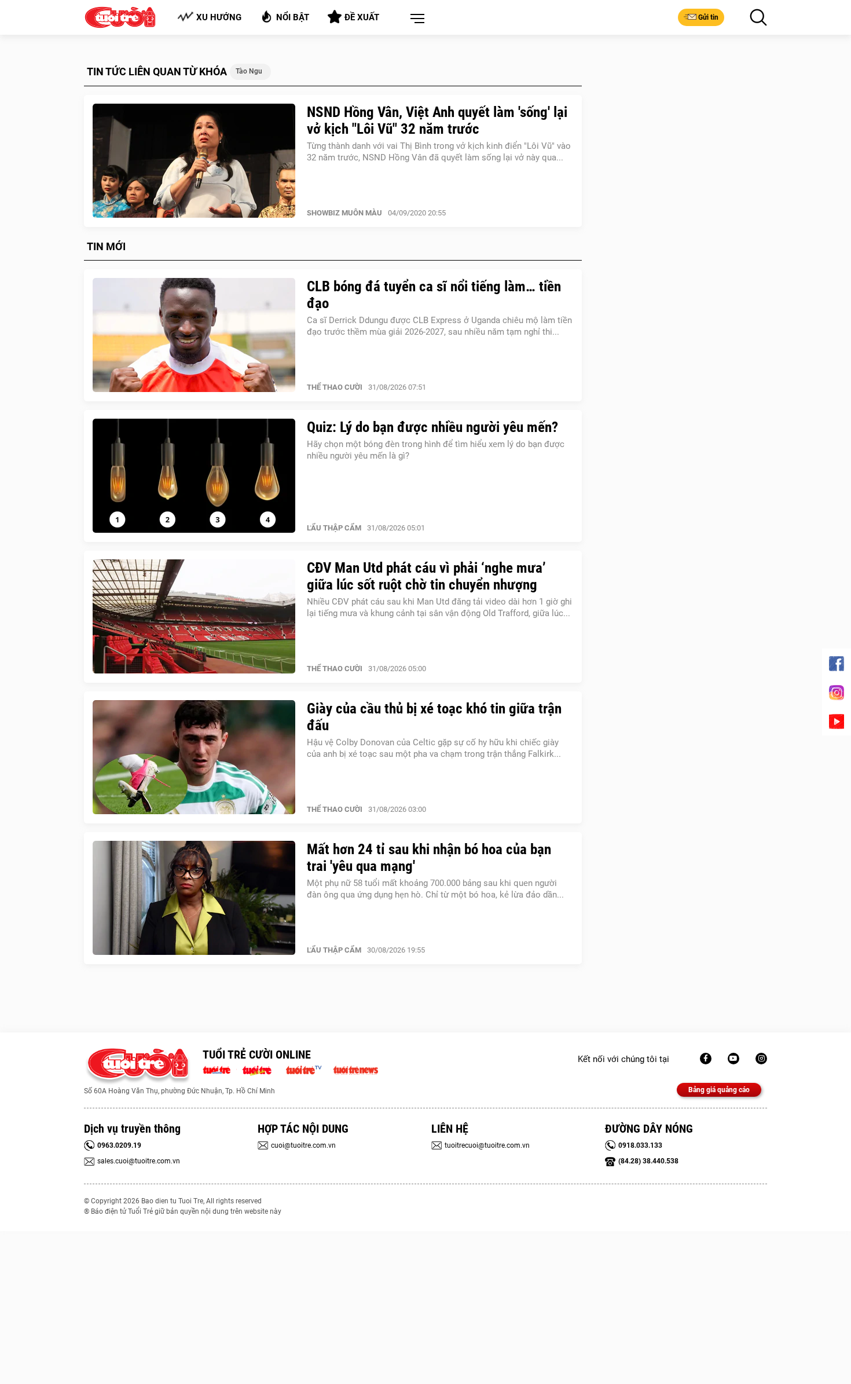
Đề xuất (361, 17)
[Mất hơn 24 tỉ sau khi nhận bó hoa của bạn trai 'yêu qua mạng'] (194, 898)
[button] (415, 19)
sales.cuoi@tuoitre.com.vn (138, 1161)
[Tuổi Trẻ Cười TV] (733, 1058)
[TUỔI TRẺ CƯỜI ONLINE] (137, 1066)
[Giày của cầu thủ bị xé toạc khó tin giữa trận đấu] (194, 757)
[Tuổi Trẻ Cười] (761, 1058)
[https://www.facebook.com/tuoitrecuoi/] (705, 1058)
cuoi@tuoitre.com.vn (303, 1145)
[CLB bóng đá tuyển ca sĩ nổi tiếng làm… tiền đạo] (194, 335)
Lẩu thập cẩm (334, 527)
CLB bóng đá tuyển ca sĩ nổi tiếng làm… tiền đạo (434, 295)
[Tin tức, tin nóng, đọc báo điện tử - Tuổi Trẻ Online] (220, 1069)
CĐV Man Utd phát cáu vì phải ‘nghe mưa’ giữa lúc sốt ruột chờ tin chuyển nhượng (426, 576)
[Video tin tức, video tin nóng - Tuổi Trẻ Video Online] (308, 1069)
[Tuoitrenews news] (355, 1069)
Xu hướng (218, 17)
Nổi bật (292, 17)
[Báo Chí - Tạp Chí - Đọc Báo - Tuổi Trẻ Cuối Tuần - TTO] (261, 1069)
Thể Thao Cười (334, 387)
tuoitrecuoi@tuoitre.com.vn (487, 1145)
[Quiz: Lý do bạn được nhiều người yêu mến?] (194, 476)
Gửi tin (708, 17)
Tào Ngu (249, 71)
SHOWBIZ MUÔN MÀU (344, 212)
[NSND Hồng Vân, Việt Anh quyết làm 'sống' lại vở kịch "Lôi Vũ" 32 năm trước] (194, 161)
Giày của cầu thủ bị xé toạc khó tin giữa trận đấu (434, 717)
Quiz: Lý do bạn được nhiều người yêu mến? (432, 427)
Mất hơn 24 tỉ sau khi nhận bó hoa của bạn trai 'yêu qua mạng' (429, 857)
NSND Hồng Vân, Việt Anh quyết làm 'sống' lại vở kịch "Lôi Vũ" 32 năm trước (437, 120)
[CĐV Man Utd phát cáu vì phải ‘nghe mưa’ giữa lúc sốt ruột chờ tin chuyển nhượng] (194, 616)
